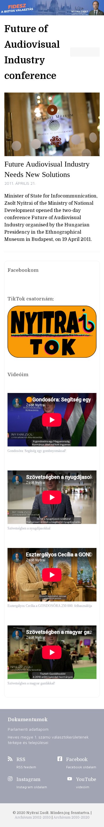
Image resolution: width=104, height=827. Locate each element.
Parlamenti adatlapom (28, 729)
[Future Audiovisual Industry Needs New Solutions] (52, 124)
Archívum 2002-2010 (33, 817)
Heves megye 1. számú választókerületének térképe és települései (48, 739)
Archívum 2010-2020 (71, 817)
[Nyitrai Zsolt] (52, 7)
